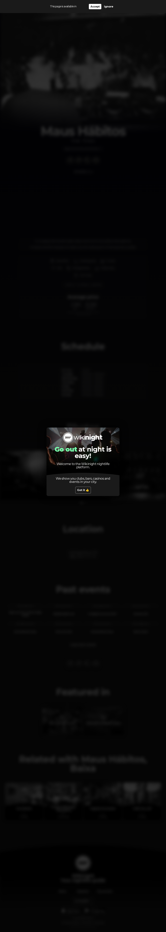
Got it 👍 (83, 490)
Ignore (108, 6)
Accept (95, 6)
